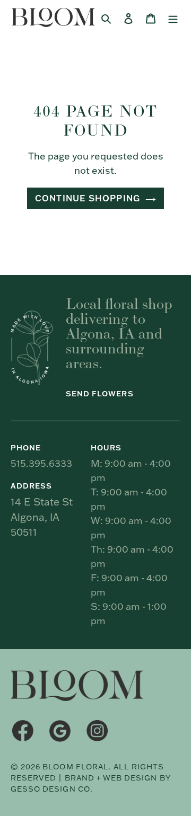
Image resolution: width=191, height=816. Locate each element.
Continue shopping (87, 198)
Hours (106, 448)
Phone (26, 448)
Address (31, 486)
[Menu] (173, 18)
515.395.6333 (41, 463)
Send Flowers (100, 393)
